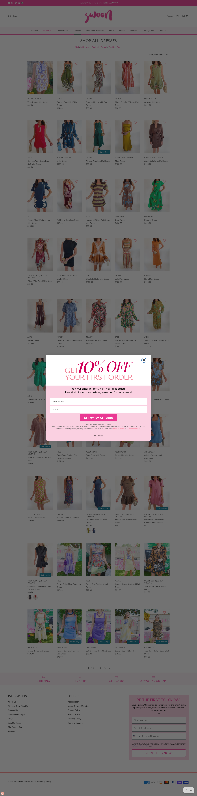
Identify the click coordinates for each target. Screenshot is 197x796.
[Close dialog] (144, 360)
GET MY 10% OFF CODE (98, 418)
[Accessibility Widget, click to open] (2, 793)
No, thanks (98, 435)
